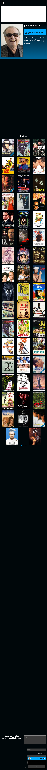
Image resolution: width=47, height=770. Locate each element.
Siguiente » (25, 445)
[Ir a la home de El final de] (4, 3)
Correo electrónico (41, 753)
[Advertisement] (23, 14)
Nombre (44, 747)
